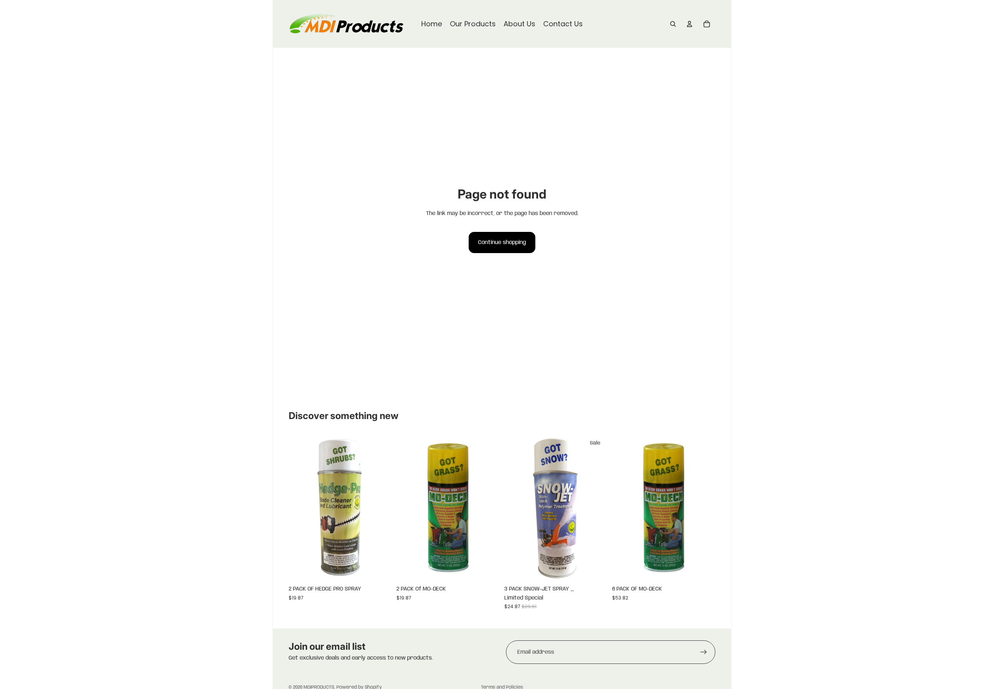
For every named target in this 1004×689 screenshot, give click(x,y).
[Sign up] (703, 652)
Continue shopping (502, 242)
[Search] (673, 24)
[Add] (380, 570)
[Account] (689, 24)
